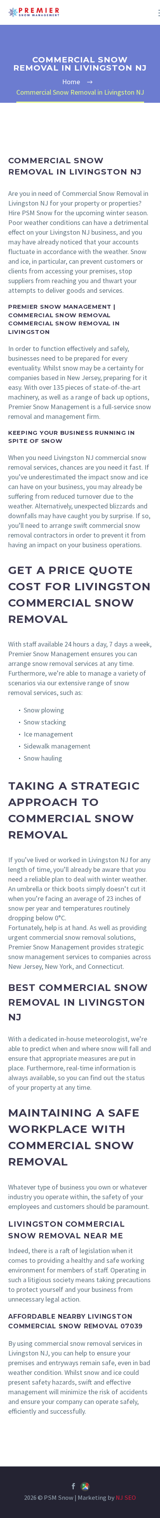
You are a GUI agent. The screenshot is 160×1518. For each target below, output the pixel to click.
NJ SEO (126, 1498)
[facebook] (73, 1486)
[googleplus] (85, 1487)
